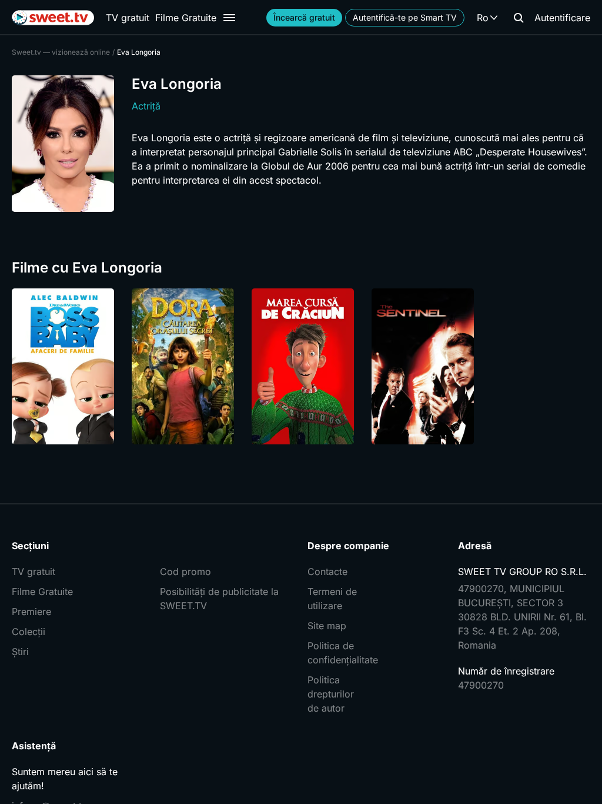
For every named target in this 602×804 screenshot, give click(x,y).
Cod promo (185, 571)
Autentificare (562, 18)
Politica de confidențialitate (336, 653)
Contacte (327, 571)
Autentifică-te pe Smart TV (405, 17)
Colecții (28, 631)
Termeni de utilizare (332, 599)
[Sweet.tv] (53, 17)
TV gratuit (127, 18)
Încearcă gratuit (304, 17)
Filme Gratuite (185, 18)
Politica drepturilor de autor (330, 694)
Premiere (31, 611)
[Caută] (518, 17)
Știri (20, 651)
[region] (301, 366)
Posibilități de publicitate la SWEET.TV (219, 599)
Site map (326, 626)
